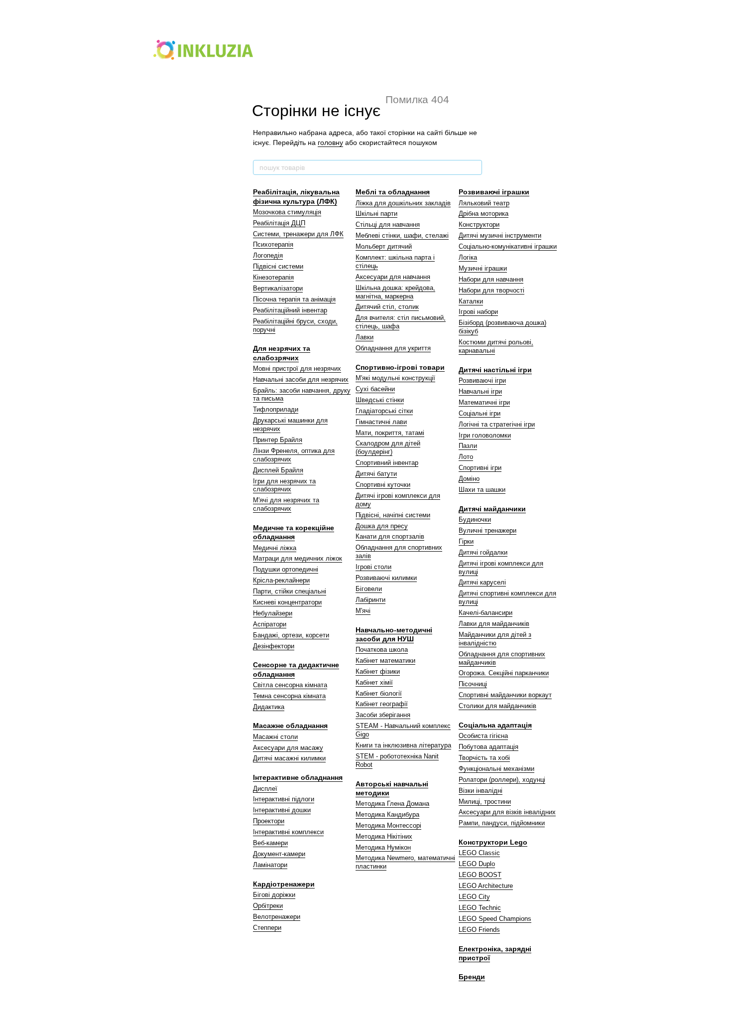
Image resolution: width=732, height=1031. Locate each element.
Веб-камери (270, 843)
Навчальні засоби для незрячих (301, 379)
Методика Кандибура (387, 814)
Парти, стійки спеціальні (289, 591)
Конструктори (479, 224)
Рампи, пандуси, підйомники (502, 823)
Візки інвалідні (480, 790)
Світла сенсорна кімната (290, 685)
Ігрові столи (373, 567)
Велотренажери (276, 916)
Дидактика (268, 707)
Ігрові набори (478, 311)
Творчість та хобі (484, 757)
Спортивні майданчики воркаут (505, 695)
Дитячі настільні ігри (495, 370)
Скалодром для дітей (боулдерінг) (388, 447)
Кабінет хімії (374, 682)
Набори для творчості (491, 290)
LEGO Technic (480, 907)
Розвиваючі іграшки (494, 192)
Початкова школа (382, 649)
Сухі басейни (375, 389)
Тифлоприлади (275, 409)
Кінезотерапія (273, 277)
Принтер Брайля (277, 439)
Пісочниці (473, 684)
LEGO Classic (479, 853)
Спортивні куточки (383, 484)
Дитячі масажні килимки (289, 758)
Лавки (364, 337)
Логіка (468, 257)
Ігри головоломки (485, 435)
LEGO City (474, 896)
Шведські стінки (380, 400)
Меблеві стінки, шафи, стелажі (402, 235)
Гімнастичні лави (381, 422)
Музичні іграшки (483, 268)
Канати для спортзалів (390, 536)
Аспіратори (269, 624)
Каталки (471, 301)
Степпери (267, 927)
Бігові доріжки (274, 894)
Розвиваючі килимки (386, 578)
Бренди (472, 977)
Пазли (468, 445)
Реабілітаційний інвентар (290, 310)
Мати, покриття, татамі (390, 433)
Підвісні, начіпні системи (393, 515)
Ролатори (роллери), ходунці (502, 779)
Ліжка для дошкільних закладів (403, 203)
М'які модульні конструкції (395, 378)
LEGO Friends (479, 929)
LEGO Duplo (477, 864)
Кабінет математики (385, 660)
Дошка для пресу (382, 526)
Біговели (369, 588)
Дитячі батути (376, 473)
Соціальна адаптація (495, 725)
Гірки (466, 541)
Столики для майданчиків (497, 706)
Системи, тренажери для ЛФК (298, 234)
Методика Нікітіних (384, 836)
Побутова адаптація (488, 746)
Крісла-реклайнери (281, 580)
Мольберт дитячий (384, 246)
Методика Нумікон (383, 847)
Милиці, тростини (485, 801)
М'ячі (363, 610)
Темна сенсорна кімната (289, 696)
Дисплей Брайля (278, 470)
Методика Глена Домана (392, 803)
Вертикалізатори (278, 288)
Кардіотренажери (284, 884)
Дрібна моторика (483, 213)
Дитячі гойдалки (483, 552)
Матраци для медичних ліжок (297, 558)
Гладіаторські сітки (384, 411)
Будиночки (475, 519)
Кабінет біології (379, 693)
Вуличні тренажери (487, 530)
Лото (466, 456)
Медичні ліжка (274, 548)
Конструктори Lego (493, 842)
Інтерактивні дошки (282, 810)
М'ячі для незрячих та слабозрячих (286, 504)
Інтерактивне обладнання (298, 777)
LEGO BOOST (480, 875)
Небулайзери (272, 613)
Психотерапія (273, 244)
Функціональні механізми (496, 768)
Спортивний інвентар (387, 462)
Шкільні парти (376, 213)
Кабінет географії (382, 704)
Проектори (268, 821)
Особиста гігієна (483, 735)
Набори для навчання (491, 279)
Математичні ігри (484, 402)
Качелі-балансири (485, 612)
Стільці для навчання (388, 224)
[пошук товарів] (474, 167)
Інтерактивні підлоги (283, 799)
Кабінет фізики (378, 671)
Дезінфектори (273, 646)
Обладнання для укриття (393, 348)
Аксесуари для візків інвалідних (507, 812)
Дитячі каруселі (482, 582)
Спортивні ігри (480, 467)
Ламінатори (270, 865)
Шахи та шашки (482, 489)
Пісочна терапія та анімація (294, 299)
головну (330, 143)
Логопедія (268, 255)
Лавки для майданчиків (494, 623)
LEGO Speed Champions (495, 918)
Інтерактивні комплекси (288, 832)
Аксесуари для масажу (288, 747)
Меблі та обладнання (393, 192)
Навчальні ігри (480, 391)
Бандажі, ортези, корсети (291, 635)
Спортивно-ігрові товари (400, 367)
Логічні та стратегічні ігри (497, 424)
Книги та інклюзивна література (403, 745)
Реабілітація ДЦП (279, 223)
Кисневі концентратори (287, 602)
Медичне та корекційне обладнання (293, 532)
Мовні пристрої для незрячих (297, 368)
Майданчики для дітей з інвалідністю (495, 639)
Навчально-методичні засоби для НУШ (394, 634)
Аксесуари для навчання (393, 277)
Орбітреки (268, 905)
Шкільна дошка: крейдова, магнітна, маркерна (395, 292)
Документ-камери (279, 854)
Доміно (469, 478)
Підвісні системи (278, 266)
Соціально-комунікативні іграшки (508, 246)
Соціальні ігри (479, 413)
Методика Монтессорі (388, 825)
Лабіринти (370, 599)
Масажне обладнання (290, 726)
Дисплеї (265, 788)
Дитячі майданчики (492, 509)
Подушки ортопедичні (285, 569)
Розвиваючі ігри (482, 380)
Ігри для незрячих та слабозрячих (284, 485)
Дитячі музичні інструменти (500, 235)
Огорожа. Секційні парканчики (504, 673)
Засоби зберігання (383, 715)
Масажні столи (275, 736)
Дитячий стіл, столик (387, 306)
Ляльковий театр (484, 203)
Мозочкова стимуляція (287, 212)
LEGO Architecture (486, 885)
